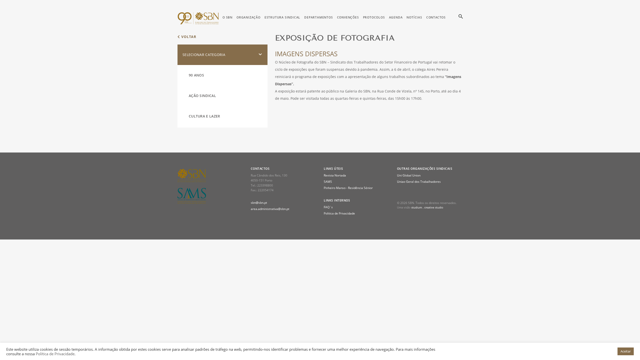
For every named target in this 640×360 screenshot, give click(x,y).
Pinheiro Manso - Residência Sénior (348, 188)
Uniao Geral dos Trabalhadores (419, 182)
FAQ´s (328, 207)
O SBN (227, 17)
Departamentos (318, 17)
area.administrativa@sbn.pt (270, 209)
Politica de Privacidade (339, 213)
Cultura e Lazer (204, 116)
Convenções (348, 17)
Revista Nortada (335, 175)
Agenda (396, 17)
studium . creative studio (427, 207)
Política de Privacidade (55, 353)
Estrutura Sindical (282, 17)
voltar (188, 36)
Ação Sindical (202, 95)
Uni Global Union (408, 175)
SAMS (328, 182)
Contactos (436, 17)
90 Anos (196, 75)
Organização (248, 17)
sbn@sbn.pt (259, 202)
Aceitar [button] (625, 351)
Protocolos (374, 17)
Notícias (414, 17)
